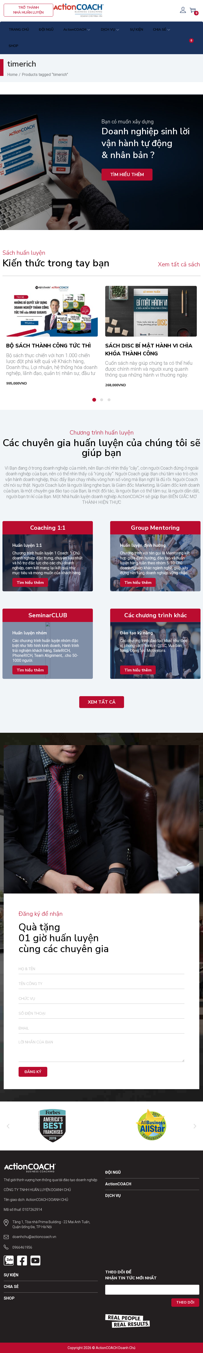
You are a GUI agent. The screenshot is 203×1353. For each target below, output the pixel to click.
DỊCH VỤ (113, 1195)
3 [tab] (108, 399)
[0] (193, 10)
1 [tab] (94, 399)
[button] (138, 669)
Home (12, 74)
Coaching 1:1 (47, 528)
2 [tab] (101, 399)
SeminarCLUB (47, 615)
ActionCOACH (118, 1184)
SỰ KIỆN (11, 1275)
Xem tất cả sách (179, 264)
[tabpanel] (52, 336)
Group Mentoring (155, 528)
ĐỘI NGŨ (113, 1172)
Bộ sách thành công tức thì (48, 345)
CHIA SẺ (11, 1286)
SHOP (9, 1298)
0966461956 (22, 1247)
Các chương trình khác (155, 615)
